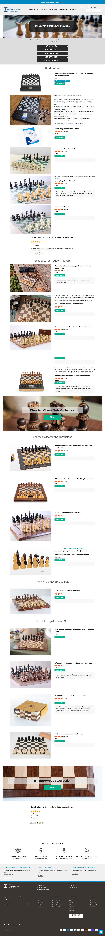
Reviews (71, 910)
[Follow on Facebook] (5, 924)
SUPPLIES (42, 9)
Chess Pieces (41, 902)
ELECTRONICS (53, 9)
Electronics (41, 904)
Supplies (40, 906)
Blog (70, 904)
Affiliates (71, 906)
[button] (58, 131)
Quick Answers (94, 900)
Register (92, 906)
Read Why (40, 876)
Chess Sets (41, 900)
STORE (72, 9)
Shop (52, 417)
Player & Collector (57, 904)
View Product (60, 83)
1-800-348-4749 (84, 7)
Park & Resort (56, 906)
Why (70, 900)
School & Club (56, 902)
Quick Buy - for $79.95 (62, 81)
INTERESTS (63, 9)
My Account (93, 904)
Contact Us (93, 902)
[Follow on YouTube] (20, 924)
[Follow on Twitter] (9, 924)
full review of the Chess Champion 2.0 (74, 123)
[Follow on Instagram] (13, 924)
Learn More (7, 877)
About (71, 902)
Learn (70, 908)
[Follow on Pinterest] (16, 924)
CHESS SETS (32, 9)
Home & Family (56, 900)
